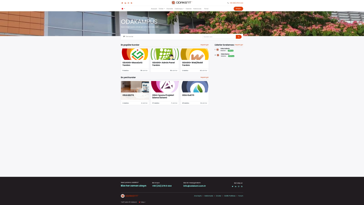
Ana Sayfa (198, 196)
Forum (240, 196)
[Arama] (239, 37)
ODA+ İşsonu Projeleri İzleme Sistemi (163, 96)
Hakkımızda (208, 196)
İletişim (238, 8)
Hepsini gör (239, 45)
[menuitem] (154, 9)
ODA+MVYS (128, 95)
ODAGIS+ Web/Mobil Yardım (192, 63)
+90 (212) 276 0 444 (236, 3)
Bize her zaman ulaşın (133, 185)
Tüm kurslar (129, 36)
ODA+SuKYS (188, 95)
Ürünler (218, 196)
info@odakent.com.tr (194, 185)
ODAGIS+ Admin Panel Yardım (163, 63)
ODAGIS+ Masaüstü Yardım (132, 63)
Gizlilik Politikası (229, 196)
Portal (206, 8)
